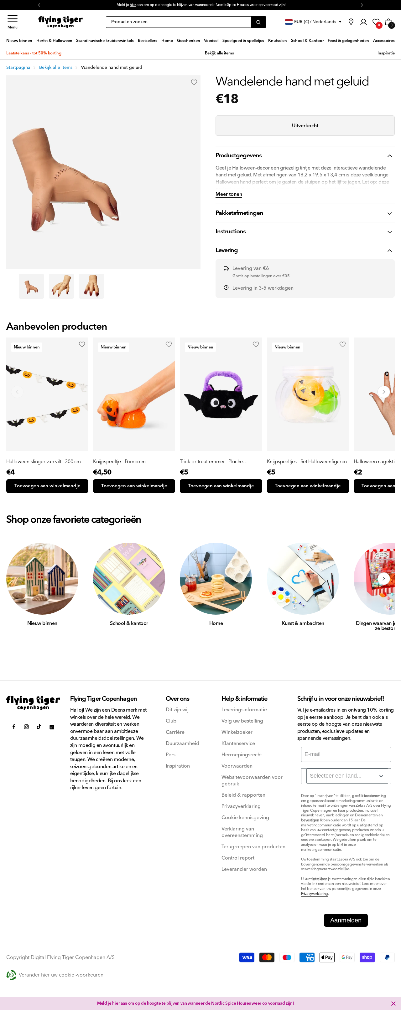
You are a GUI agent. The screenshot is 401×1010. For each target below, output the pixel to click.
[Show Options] (381, 776)
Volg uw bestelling (242, 721)
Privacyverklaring (241, 806)
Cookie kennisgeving (245, 818)
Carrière (175, 732)
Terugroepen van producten (253, 847)
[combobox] (347, 776)
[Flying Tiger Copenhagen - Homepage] (60, 22)
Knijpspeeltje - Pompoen (119, 462)
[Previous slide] (17, 392)
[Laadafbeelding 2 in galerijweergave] (61, 286)
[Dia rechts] (384, 578)
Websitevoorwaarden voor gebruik (252, 780)
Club (171, 721)
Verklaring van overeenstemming (242, 832)
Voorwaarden (237, 766)
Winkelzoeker (237, 732)
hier (116, 1003)
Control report (237, 858)
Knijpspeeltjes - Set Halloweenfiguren (307, 462)
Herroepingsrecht (241, 755)
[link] (351, 22)
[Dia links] (17, 578)
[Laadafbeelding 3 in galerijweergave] (91, 286)
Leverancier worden (244, 869)
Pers (170, 755)
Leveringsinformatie (244, 710)
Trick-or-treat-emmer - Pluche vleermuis (211, 462)
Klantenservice (238, 743)
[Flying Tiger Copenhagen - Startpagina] (33, 703)
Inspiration (178, 766)
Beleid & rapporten (243, 795)
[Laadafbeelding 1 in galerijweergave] (31, 286)
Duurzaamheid (182, 743)
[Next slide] (384, 392)
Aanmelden (346, 920)
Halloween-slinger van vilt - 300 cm (43, 462)
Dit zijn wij (177, 710)
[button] (12, 22)
